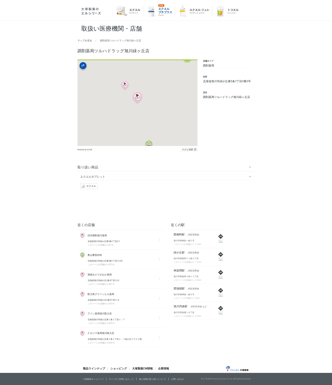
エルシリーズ (91, 11)
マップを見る (84, 40)
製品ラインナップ (94, 368)
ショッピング (118, 368)
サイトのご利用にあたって (121, 379)
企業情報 (163, 368)
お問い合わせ (177, 379)
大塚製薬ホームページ (93, 379)
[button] (166, 167)
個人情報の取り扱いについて (152, 379)
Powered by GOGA (84, 150)
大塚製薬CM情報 (142, 368)
